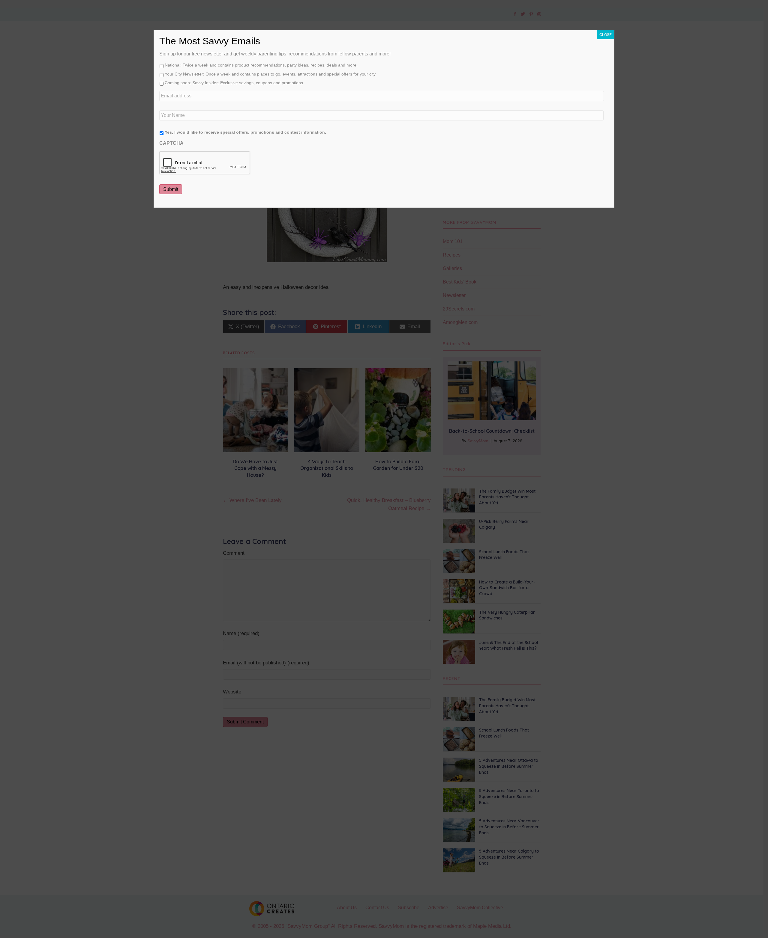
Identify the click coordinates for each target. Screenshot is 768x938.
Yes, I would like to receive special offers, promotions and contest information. (245, 132)
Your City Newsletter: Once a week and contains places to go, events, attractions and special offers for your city (270, 74)
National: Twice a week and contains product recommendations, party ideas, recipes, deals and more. (261, 65)
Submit (170, 189)
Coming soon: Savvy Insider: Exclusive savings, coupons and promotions (234, 82)
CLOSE (605, 35)
